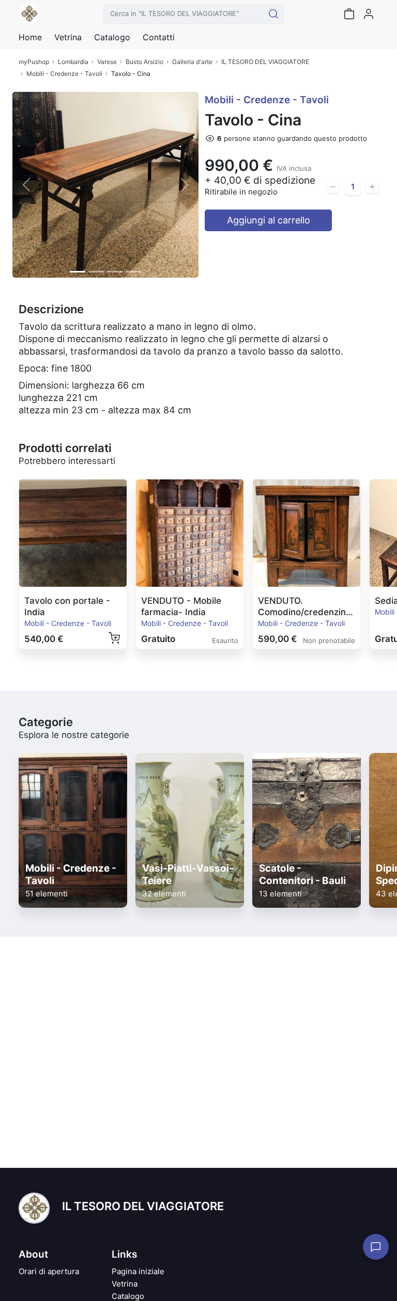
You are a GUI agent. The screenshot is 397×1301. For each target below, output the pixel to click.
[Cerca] (273, 14)
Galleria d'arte (192, 61)
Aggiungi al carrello (268, 220)
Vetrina (125, 1284)
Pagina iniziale (138, 1271)
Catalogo (112, 37)
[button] (26, 185)
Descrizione (51, 309)
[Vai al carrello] (349, 14)
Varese (107, 61)
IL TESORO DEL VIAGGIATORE (265, 61)
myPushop (34, 61)
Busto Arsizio (144, 61)
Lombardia (73, 61)
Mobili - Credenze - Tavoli (64, 73)
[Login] (368, 14)
